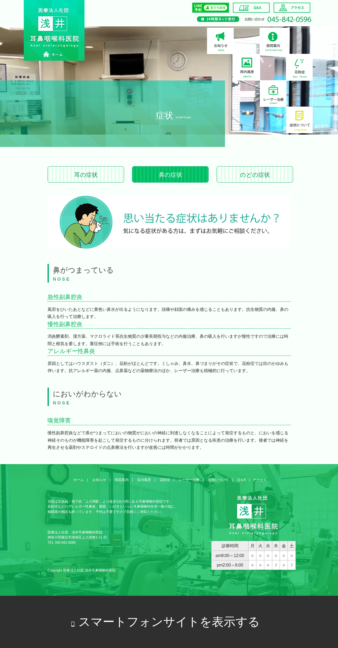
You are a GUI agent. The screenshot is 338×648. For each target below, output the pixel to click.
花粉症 (300, 67)
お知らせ (220, 41)
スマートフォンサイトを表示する (169, 621)
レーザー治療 (273, 93)
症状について (300, 120)
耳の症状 (86, 174)
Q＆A (241, 480)
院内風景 (247, 67)
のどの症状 (255, 174)
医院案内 (273, 41)
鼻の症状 (170, 174)
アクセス (259, 480)
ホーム (78, 480)
